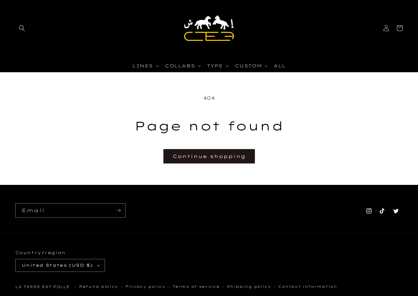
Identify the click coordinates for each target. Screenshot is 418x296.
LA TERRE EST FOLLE (42, 287)
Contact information (307, 286)
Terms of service (196, 286)
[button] (22, 28)
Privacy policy (145, 286)
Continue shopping (209, 156)
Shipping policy (249, 286)
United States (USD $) (57, 265)
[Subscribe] (118, 210)
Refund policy (98, 286)
